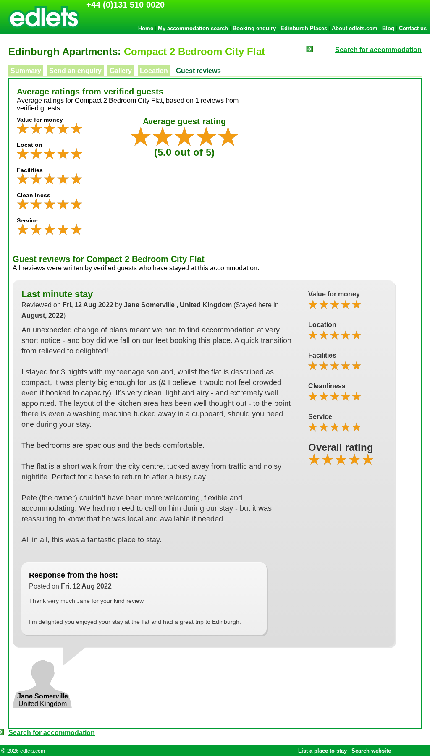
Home (145, 28)
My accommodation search (193, 28)
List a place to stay (322, 751)
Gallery (121, 70)
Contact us (413, 28)
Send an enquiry (75, 70)
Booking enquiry (254, 28)
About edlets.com (355, 28)
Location (154, 70)
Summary (25, 70)
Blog (388, 28)
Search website (371, 751)
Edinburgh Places (304, 28)
